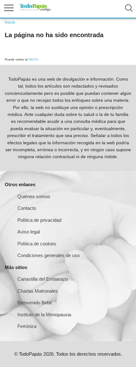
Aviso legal (28, 231)
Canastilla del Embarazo (42, 279)
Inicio (10, 22)
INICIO (33, 59)
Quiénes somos (33, 196)
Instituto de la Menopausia (44, 314)
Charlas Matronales (37, 291)
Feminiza (26, 326)
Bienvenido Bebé (34, 302)
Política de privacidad (39, 220)
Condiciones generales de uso (48, 255)
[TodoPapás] (35, 10)
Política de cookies (36, 243)
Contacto (26, 208)
